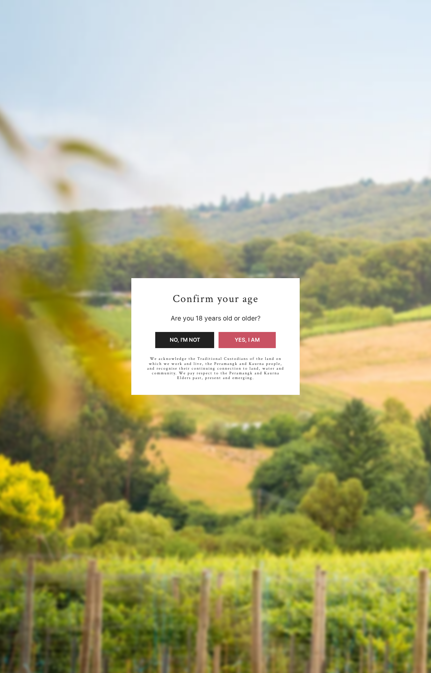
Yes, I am (247, 340)
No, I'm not (185, 340)
